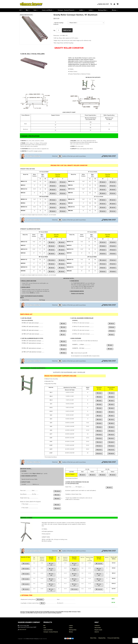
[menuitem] (28, 10)
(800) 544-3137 (104, 4)
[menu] (69, 10)
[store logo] (35, 4)
